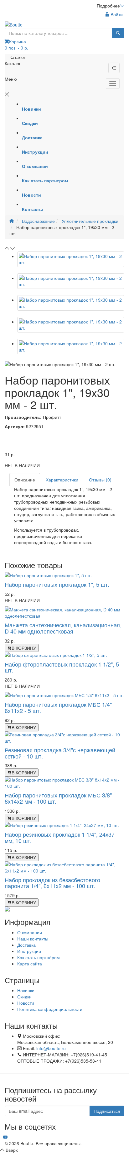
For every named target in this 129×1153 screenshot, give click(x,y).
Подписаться (107, 1111)
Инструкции (29, 951)
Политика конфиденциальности (49, 1009)
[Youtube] (5, 1137)
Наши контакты (32, 938)
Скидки (24, 996)
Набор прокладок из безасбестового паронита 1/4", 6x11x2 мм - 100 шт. (52, 883)
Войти (116, 14)
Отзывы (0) (100, 479)
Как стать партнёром (38, 957)
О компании (29, 932)
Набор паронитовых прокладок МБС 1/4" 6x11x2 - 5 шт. (58, 707)
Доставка (26, 945)
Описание (24, 479)
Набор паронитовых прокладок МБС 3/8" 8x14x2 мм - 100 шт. (58, 798)
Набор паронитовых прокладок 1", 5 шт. (57, 584)
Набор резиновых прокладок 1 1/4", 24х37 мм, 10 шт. (60, 837)
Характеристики (62, 479)
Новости (25, 1003)
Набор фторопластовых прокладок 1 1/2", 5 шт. (62, 667)
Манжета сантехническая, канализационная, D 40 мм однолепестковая (63, 628)
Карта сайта (29, 963)
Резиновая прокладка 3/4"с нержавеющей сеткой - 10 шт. (60, 753)
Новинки (25, 990)
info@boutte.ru (51, 1048)
